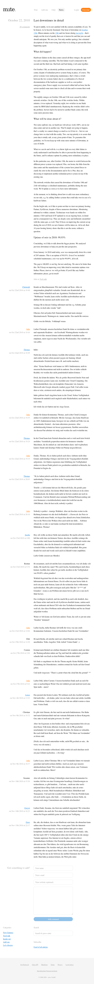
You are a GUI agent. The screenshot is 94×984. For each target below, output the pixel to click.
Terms (53, 964)
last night (79, 33)
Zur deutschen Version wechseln (47, 971)
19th (57, 33)
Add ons (6, 942)
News (61, 9)
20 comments (25, 26)
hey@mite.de (24, 964)
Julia (28, 329)
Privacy (60, 964)
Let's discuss (8, 945)
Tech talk (43, 279)
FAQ (53, 9)
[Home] (17, 10)
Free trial (85, 9)
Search (36, 927)
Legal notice (70, 964)
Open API (35, 964)
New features (8, 932)
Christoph (26, 287)
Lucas (27, 695)
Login (76, 9)
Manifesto (44, 964)
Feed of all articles (41, 947)
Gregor (27, 808)
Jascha (27, 535)
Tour (36, 9)
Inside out (7, 939)
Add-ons (44, 9)
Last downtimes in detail (49, 20)
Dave (28, 822)
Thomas (27, 349)
